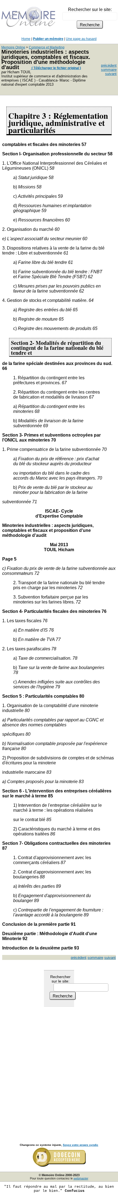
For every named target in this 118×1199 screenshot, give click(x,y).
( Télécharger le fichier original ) (56, 68)
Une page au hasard (81, 39)
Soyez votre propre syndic (80, 1144)
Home (25, 39)
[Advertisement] (59, 1069)
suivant (111, 74)
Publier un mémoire (48, 39)
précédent (109, 65)
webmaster (81, 1178)
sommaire (109, 69)
